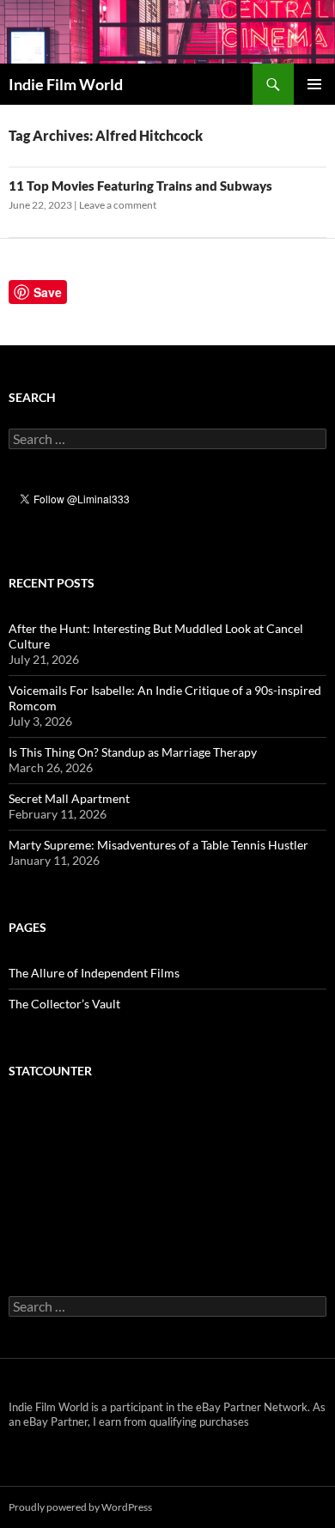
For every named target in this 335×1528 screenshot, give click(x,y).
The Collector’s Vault (64, 1003)
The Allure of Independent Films (94, 972)
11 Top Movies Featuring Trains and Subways (140, 185)
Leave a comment (117, 204)
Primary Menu (314, 84)
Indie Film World (66, 84)
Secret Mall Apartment (69, 798)
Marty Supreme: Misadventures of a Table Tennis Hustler (158, 844)
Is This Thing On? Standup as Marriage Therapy (133, 752)
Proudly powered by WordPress (80, 1507)
